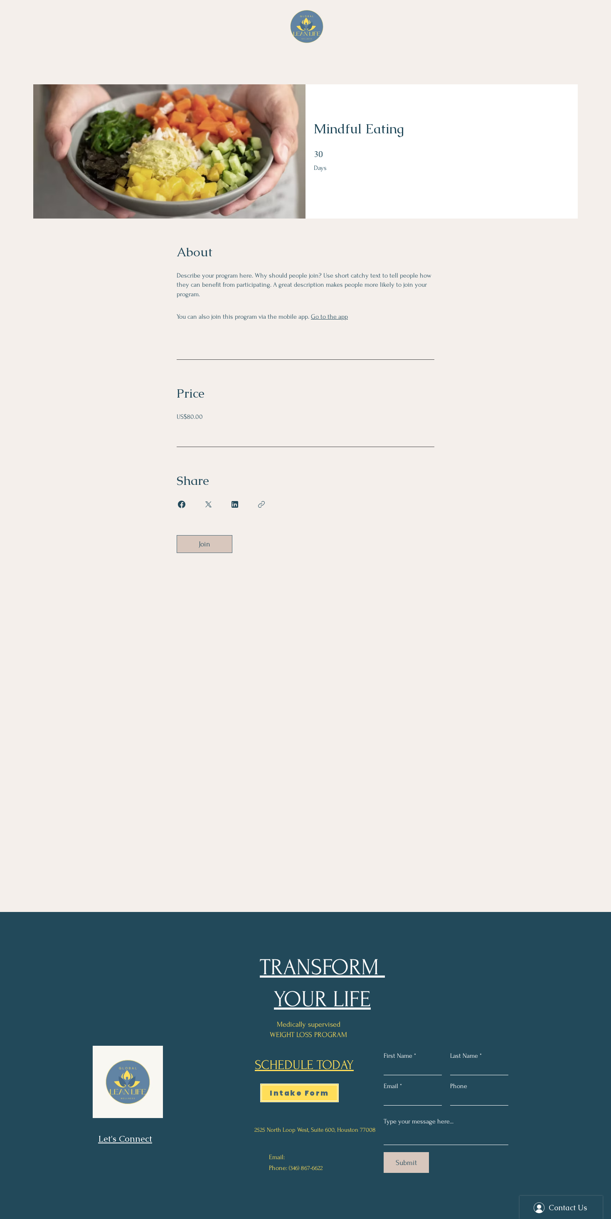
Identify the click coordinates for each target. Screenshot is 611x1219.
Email (391, 1086)
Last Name (464, 1055)
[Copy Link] (261, 504)
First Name (398, 1055)
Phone (458, 1086)
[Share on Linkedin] (235, 504)
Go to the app (329, 316)
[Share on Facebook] (182, 504)
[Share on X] (208, 504)
